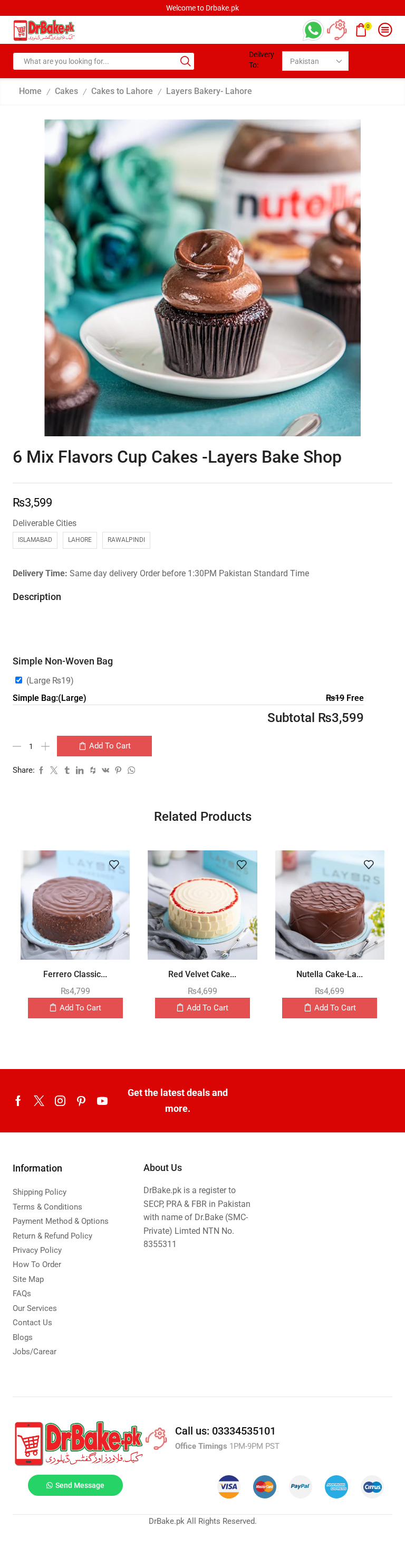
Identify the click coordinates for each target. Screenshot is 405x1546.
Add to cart (110, 746)
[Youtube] (102, 1100)
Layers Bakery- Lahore (209, 91)
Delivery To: (261, 59)
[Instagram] (60, 1100)
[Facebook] (18, 1100)
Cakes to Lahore (122, 91)
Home (30, 91)
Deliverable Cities (44, 523)
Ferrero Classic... (75, 974)
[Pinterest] (81, 1100)
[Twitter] (39, 1100)
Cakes (66, 91)
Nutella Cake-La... (329, 974)
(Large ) (50, 681)
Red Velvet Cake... (202, 974)
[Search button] (185, 61)
